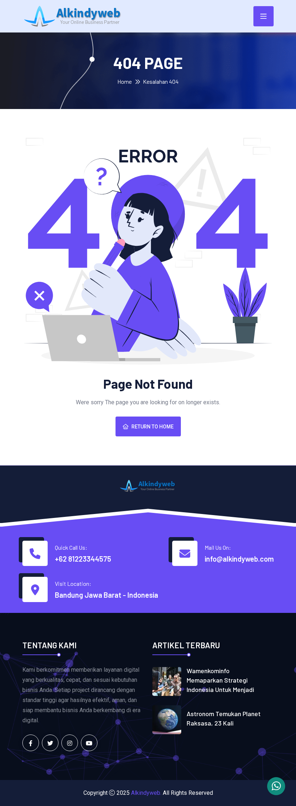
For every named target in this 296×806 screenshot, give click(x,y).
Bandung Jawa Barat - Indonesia (106, 595)
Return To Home (152, 427)
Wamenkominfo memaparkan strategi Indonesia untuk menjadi (220, 680)
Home (124, 81)
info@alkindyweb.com (239, 558)
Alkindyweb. (146, 792)
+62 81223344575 (83, 558)
